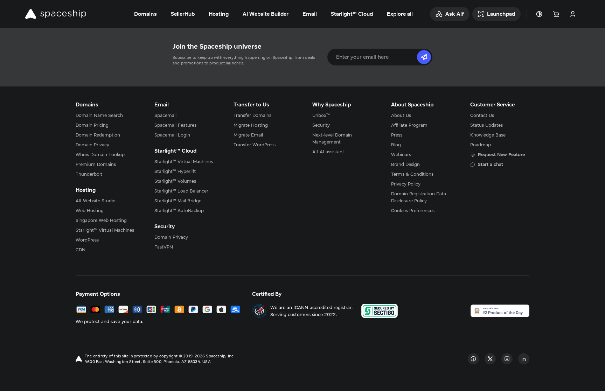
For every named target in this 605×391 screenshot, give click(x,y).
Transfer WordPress (255, 144)
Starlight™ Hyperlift (175, 171)
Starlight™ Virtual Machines (105, 229)
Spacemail (165, 115)
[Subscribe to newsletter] (424, 57)
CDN (80, 249)
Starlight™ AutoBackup (179, 210)
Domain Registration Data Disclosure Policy (418, 197)
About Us (401, 115)
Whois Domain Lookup (100, 154)
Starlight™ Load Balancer (181, 190)
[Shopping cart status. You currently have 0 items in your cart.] (556, 14)
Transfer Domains (252, 115)
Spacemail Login (172, 134)
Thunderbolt (89, 173)
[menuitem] (105, 115)
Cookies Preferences (412, 210)
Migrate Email (248, 134)
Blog (396, 144)
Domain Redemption (98, 134)
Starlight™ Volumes (175, 180)
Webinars (401, 154)
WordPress (87, 239)
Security (321, 124)
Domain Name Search (99, 115)
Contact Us (482, 115)
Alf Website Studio (96, 200)
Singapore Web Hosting (101, 220)
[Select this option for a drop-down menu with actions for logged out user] (573, 14)
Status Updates (486, 124)
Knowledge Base (488, 134)
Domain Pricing (92, 124)
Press (396, 134)
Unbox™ (321, 115)
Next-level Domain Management (332, 138)
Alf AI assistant (328, 151)
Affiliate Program (409, 124)
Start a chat (490, 164)
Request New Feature (501, 154)
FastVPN (163, 246)
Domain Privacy (92, 144)
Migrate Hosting (251, 124)
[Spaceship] (55, 14)
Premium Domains (96, 164)
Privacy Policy (405, 183)
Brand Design (405, 164)
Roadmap (480, 144)
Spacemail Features (175, 124)
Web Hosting (90, 210)
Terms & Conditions (412, 173)
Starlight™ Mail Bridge (177, 200)
